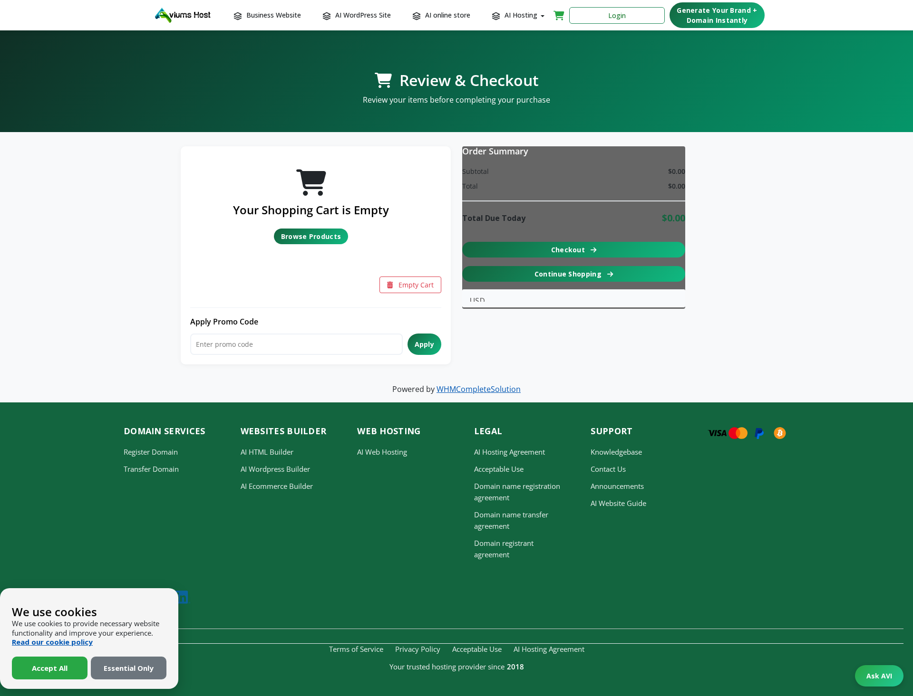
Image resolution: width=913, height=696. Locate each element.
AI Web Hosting (382, 452)
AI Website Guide (618, 503)
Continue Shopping (568, 273)
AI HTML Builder (267, 452)
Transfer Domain (151, 469)
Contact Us (608, 469)
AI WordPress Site (362, 14)
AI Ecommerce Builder (277, 486)
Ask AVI (879, 675)
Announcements (617, 486)
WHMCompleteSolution (479, 389)
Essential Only (129, 668)
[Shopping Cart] (559, 15)
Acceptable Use (499, 469)
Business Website (272, 14)
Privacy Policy (417, 649)
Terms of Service (356, 649)
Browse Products (311, 236)
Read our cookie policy (52, 642)
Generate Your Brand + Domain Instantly (717, 15)
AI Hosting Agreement (509, 452)
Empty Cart (415, 284)
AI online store (446, 14)
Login (617, 15)
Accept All (50, 668)
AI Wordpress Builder (275, 469)
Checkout (569, 249)
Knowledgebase (616, 452)
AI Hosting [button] (521, 14)
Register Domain (151, 452)
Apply (425, 344)
